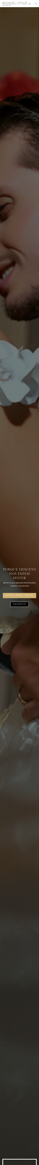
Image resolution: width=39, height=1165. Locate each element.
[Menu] (36, 4)
